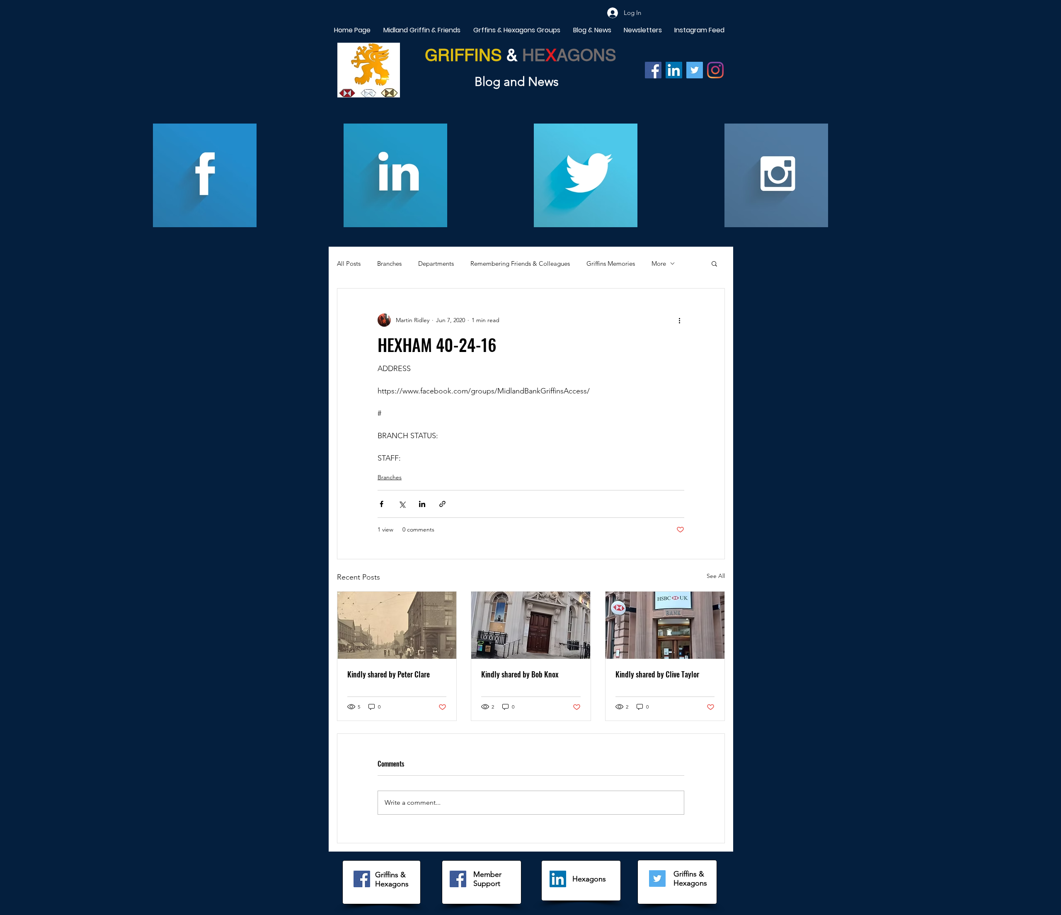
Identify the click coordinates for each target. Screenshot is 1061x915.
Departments (436, 263)
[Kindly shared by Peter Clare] (396, 625)
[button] (714, 263)
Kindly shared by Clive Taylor (657, 674)
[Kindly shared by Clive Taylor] (665, 625)
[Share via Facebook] (381, 504)
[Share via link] (442, 504)
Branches (389, 263)
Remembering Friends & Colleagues (520, 263)
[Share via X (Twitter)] (402, 504)
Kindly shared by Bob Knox (520, 674)
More (659, 263)
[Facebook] (653, 70)
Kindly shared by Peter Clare (388, 674)
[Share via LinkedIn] (422, 504)
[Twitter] (694, 70)
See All (716, 576)
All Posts (349, 263)
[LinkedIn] (558, 879)
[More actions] (679, 320)
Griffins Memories (610, 263)
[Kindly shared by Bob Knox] (530, 625)
